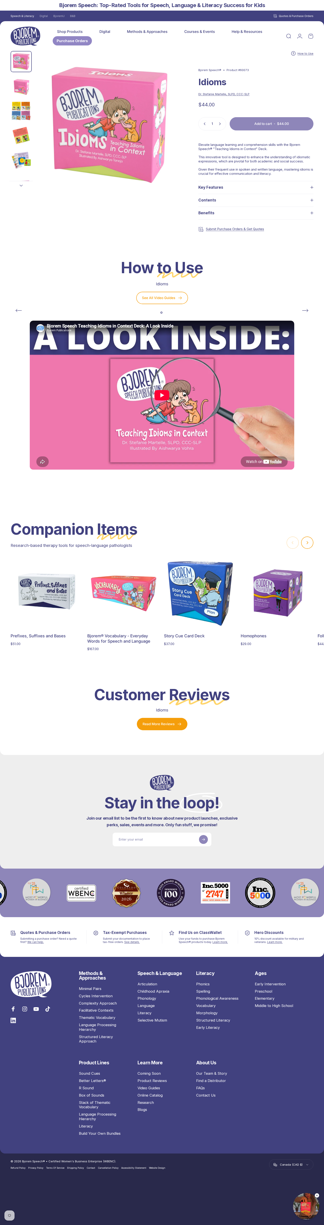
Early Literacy (208, 1027)
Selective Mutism (152, 1020)
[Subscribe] (203, 839)
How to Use (305, 53)
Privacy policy (35, 1168)
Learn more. (220, 942)
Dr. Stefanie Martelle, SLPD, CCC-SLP (224, 94)
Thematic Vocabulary (97, 1017)
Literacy (144, 1013)
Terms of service (55, 1168)
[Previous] (18, 310)
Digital (44, 16)
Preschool (263, 991)
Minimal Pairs (90, 988)
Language (146, 1005)
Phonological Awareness (217, 998)
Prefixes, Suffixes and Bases (38, 635)
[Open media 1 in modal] (109, 125)
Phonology (147, 998)
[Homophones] (277, 593)
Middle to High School (274, 1005)
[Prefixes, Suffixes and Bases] (47, 593)
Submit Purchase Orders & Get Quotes (235, 229)
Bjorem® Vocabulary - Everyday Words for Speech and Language (118, 638)
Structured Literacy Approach (96, 1039)
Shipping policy (75, 1168)
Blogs (142, 1109)
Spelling (203, 991)
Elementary (264, 998)
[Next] (172, 133)
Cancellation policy (108, 1168)
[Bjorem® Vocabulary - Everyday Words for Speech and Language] (123, 593)
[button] (306, 1207)
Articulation (147, 984)
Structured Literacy (213, 1020)
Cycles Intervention (96, 996)
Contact (91, 1168)
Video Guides (149, 1088)
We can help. (35, 942)
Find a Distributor (211, 1080)
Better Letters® (92, 1080)
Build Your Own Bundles (100, 1133)
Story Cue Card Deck (184, 635)
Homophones (253, 635)
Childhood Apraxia (153, 991)
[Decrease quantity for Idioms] (204, 123)
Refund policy (18, 1168)
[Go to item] (21, 61)
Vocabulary (206, 1005)
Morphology (207, 1013)
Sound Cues (89, 1073)
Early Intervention (270, 984)
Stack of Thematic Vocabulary (94, 1104)
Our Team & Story (211, 1073)
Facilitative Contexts (96, 1010)
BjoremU (59, 16)
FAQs (200, 1088)
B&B (72, 16)
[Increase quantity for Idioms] (221, 123)
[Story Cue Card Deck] (200, 593)
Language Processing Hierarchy (97, 1027)
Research (146, 1102)
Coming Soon (149, 1073)
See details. (132, 942)
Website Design (157, 1168)
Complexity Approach (98, 1003)
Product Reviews (152, 1080)
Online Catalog (150, 1095)
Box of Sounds (91, 1095)
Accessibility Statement (133, 1168)
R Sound (86, 1088)
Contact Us (206, 1095)
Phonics (203, 984)
